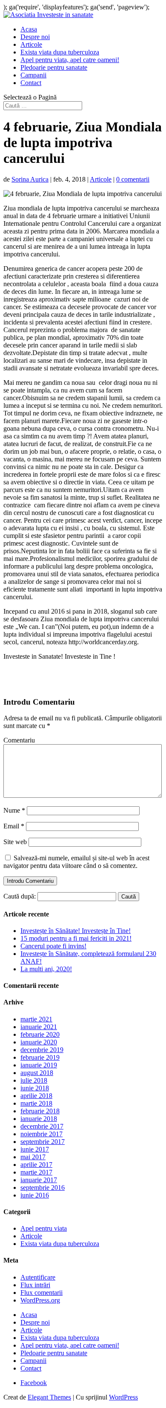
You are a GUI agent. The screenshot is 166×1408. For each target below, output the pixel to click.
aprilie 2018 (36, 1095)
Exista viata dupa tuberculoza (59, 52)
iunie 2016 (34, 1195)
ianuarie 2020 (38, 1042)
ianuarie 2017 (38, 1179)
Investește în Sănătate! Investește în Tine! (75, 930)
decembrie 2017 (41, 1126)
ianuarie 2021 (38, 1026)
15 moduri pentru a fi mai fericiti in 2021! (76, 938)
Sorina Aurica (30, 179)
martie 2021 (36, 1019)
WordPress (123, 1397)
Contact (30, 82)
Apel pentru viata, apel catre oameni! (69, 59)
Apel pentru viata (43, 1228)
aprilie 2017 (36, 1164)
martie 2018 (36, 1103)
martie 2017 (36, 1172)
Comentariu (19, 740)
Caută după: (19, 896)
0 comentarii (132, 179)
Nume (14, 810)
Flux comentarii (41, 1292)
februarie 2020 (40, 1034)
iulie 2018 (33, 1080)
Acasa (28, 29)
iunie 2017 (34, 1149)
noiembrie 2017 (41, 1134)
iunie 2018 (34, 1088)
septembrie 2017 (42, 1141)
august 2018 (36, 1072)
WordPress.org (40, 1300)
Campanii (33, 75)
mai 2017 (33, 1157)
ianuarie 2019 (38, 1065)
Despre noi (35, 36)
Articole (31, 44)
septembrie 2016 (42, 1187)
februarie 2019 (40, 1057)
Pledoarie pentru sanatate (53, 67)
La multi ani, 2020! (46, 969)
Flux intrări (35, 1285)
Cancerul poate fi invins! (53, 946)
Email (13, 826)
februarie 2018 (40, 1111)
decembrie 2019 (41, 1049)
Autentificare (37, 1277)
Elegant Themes (49, 1397)
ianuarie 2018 (38, 1118)
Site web (15, 841)
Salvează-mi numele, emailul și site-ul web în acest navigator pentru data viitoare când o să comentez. (76, 861)
